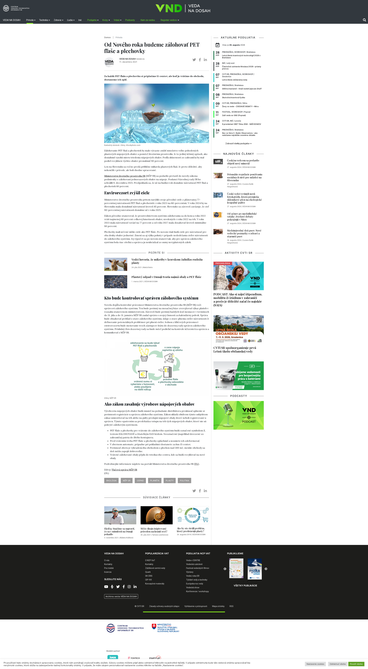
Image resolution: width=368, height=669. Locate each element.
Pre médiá (109, 568)
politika (184, 480)
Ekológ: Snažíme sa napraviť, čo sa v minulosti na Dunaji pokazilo (119, 531)
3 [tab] (243, 581)
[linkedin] (205, 60)
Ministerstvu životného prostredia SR (124, 175)
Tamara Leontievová (160, 535)
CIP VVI (148, 580)
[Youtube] (106, 587)
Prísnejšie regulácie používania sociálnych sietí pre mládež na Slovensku (244, 177)
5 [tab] (252, 581)
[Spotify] (112, 587)
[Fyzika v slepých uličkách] (236, 568)
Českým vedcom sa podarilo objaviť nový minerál (243, 162)
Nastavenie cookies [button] (315, 664)
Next (265, 569)
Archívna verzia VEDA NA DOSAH (121, 596)
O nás (106, 560)
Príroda (119, 37)
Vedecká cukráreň (194, 564)
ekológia (111, 480)
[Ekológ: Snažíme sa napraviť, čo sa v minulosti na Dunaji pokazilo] (120, 516)
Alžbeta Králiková (126, 538)
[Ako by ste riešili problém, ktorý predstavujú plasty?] (193, 516)
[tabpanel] (236, 568)
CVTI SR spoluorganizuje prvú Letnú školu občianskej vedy (234, 349)
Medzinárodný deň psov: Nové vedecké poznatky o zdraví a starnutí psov (244, 233)
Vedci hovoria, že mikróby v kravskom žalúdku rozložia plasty (167, 261)
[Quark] (255, 568)
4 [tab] (247, 581)
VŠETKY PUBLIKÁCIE (245, 585)
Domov (107, 37)
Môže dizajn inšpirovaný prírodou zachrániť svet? (154, 530)
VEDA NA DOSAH (127, 59)
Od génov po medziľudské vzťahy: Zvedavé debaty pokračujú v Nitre (242, 216)
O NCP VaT (150, 560)
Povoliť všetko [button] (356, 664)
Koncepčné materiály (154, 583)
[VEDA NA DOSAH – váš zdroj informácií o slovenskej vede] (183, 8)
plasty (170, 480)
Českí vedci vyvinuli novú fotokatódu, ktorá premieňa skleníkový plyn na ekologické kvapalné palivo (244, 198)
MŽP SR (126, 480)
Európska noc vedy (194, 583)
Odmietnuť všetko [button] (338, 664)
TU (196, 463)
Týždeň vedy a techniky (196, 580)
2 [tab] (239, 581)
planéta (154, 480)
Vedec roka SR (192, 576)
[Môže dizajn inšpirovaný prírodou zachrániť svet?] (157, 516)
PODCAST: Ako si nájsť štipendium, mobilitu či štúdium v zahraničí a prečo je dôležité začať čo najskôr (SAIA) (237, 299)
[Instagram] (129, 587)
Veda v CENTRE (193, 560)
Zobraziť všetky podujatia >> (238, 143)
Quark (148, 572)
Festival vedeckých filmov (197, 568)
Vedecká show (192, 587)
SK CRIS (148, 576)
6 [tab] (256, 581)
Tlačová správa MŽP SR (124, 469)
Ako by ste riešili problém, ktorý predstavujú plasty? (191, 530)
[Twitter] (118, 587)
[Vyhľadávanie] (364, 20)
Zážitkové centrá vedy (155, 568)
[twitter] (194, 60)
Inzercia (107, 572)
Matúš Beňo (148, 267)
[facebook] (200, 60)
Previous (225, 569)
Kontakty (108, 564)
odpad (140, 480)
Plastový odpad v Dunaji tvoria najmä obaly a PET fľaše (166, 277)
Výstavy (189, 572)
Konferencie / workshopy (197, 591)
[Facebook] (124, 587)
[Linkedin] (135, 587)
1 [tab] (234, 581)
